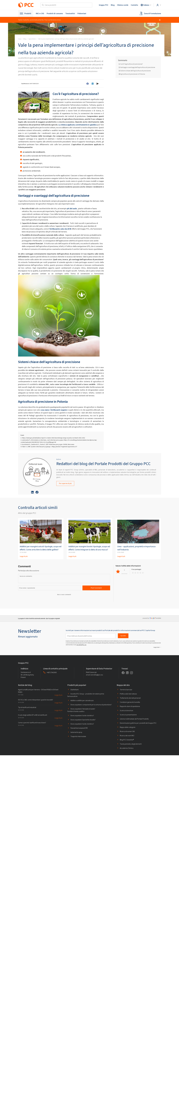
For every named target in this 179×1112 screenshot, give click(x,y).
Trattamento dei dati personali (130, 698)
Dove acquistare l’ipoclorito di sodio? (83, 720)
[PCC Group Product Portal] (26, 5)
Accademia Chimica (126, 748)
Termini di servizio (126, 690)
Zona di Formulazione (152, 13)
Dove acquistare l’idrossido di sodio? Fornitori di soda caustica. (81, 710)
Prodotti (27, 13)
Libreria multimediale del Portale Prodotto (134, 719)
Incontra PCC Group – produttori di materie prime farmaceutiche (85, 695)
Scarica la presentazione (128, 715)
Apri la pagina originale (53, 618)
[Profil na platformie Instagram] (131, 672)
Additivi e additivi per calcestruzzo (82, 700)
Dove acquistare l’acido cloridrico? (82, 715)
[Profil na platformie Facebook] (123, 672)
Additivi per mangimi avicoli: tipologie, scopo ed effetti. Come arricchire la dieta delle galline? (40, 548)
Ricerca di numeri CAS (127, 731)
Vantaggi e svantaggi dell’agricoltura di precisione (137, 67)
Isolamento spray (76, 732)
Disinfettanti (74, 690)
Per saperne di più (65, 483)
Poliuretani (81, 13)
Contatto (134, 5)
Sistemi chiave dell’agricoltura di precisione (135, 71)
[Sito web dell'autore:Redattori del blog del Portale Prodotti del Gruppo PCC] (37, 472)
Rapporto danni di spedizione (130, 706)
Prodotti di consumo (55, 13)
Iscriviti (123, 636)
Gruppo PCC (103, 5)
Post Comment (96, 588)
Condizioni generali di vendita (130, 702)
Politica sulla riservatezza (128, 694)
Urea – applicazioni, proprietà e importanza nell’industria (136, 548)
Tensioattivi (70, 13)
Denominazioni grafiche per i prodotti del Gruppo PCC (138, 723)
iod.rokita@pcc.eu (81, 645)
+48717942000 (52, 672)
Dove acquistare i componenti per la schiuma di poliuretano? (91, 705)
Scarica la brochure (126, 710)
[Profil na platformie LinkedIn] (127, 672)
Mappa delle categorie (127, 727)
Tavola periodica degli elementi (130, 744)
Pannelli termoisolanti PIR (79, 728)
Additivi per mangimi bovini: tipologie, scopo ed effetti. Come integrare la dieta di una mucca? (89, 548)
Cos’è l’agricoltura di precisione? (131, 64)
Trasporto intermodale (78, 736)
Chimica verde (122, 5)
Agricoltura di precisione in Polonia (132, 74)
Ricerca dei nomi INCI (127, 735)
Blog (113, 5)
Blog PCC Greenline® (127, 740)
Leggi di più (24, 556)
